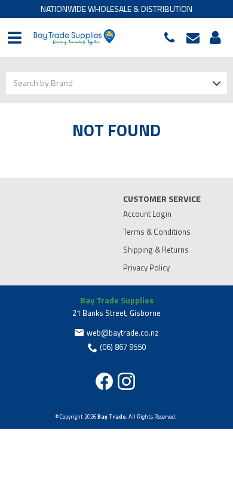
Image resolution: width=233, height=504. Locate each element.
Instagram (126, 381)
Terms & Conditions (157, 232)
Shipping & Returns (156, 250)
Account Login (147, 214)
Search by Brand (43, 82)
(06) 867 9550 (172, 37)
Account (213, 37)
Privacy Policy (146, 267)
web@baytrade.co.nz (196, 37)
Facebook (104, 381)
